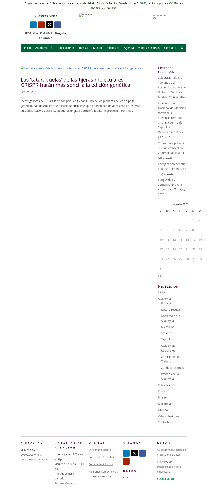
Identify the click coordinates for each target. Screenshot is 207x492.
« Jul (160, 276)
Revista (84, 48)
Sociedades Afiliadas (101, 464)
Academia (41, 48)
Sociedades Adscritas (101, 457)
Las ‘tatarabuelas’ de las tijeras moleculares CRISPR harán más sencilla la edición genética (75, 82)
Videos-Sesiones (149, 48)
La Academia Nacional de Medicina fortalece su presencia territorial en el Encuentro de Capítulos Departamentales (172, 117)
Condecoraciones (172, 368)
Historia (166, 303)
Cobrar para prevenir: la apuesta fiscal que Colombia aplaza (171, 148)
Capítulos (167, 339)
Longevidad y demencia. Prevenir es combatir (170, 184)
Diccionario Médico (100, 450)
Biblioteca (113, 48)
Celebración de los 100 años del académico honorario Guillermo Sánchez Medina (172, 87)
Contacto (170, 48)
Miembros (167, 327)
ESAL (125, 477)
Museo (97, 48)
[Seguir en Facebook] (57, 24)
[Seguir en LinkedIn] (33, 24)
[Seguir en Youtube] (41, 24)
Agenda (129, 48)
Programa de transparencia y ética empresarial (169, 466)
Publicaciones (66, 48)
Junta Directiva (170, 309)
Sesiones (167, 333)
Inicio (27, 48)
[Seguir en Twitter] (49, 24)
